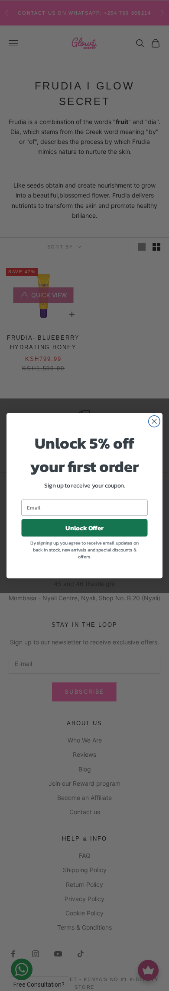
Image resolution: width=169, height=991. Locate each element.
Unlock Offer (84, 528)
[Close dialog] (154, 421)
